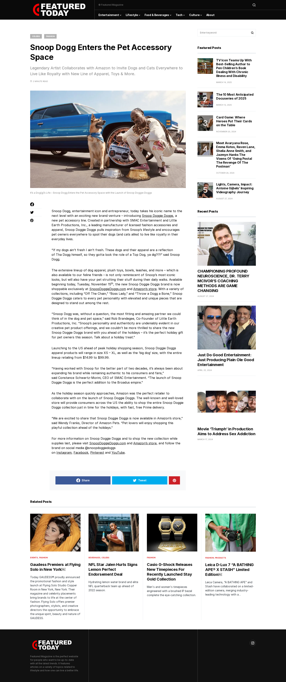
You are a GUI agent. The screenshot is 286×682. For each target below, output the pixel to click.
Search (252, 32)
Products (220, 558)
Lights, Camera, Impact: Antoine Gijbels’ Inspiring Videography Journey (235, 188)
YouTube (118, 452)
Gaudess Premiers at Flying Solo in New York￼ (55, 567)
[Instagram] (253, 643)
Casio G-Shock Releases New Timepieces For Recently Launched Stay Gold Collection (169, 571)
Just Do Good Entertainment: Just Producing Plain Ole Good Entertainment (225, 360)
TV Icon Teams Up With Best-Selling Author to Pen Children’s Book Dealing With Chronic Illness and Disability (234, 68)
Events (34, 557)
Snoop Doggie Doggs (157, 216)
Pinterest (97, 452)
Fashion (50, 36)
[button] (254, 5)
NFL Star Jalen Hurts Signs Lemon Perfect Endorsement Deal (113, 569)
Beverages (94, 557)
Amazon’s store (145, 289)
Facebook (81, 452)
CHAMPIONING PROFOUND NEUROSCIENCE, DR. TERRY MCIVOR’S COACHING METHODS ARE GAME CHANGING (223, 281)
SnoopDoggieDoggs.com (107, 289)
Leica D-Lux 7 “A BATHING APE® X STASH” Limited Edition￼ (229, 569)
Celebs (36, 36)
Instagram (64, 452)
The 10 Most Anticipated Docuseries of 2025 (234, 97)
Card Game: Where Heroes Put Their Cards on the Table (234, 121)
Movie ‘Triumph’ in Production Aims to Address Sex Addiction (226, 431)
